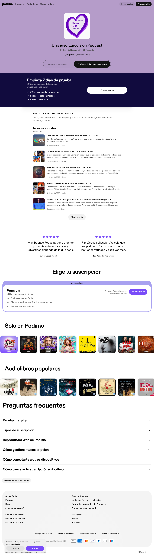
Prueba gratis (144, 4)
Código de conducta (43, 534)
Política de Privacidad (110, 534)
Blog (7, 504)
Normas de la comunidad (84, 508)
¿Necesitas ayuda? (14, 508)
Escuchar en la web (14, 522)
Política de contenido (65, 534)
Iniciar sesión (127, 4)
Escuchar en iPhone (15, 514)
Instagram (77, 514)
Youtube (76, 522)
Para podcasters (80, 496)
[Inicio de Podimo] (7, 4)
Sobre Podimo (47, 4)
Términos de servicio (87, 534)
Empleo (9, 500)
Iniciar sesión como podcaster (86, 500)
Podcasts (19, 4)
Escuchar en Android (15, 518)
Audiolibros (32, 4)
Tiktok (75, 518)
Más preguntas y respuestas (16, 480)
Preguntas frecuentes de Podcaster (89, 504)
